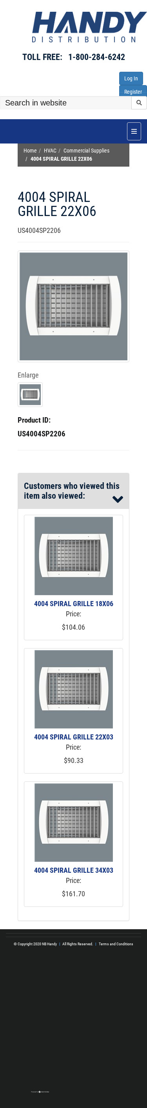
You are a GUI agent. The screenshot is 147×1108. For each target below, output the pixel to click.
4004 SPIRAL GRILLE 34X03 (73, 870)
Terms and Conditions (116, 944)
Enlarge (28, 375)
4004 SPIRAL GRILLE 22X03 (73, 737)
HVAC (50, 150)
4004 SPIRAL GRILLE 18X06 (73, 603)
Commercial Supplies (86, 150)
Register (133, 92)
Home (30, 150)
